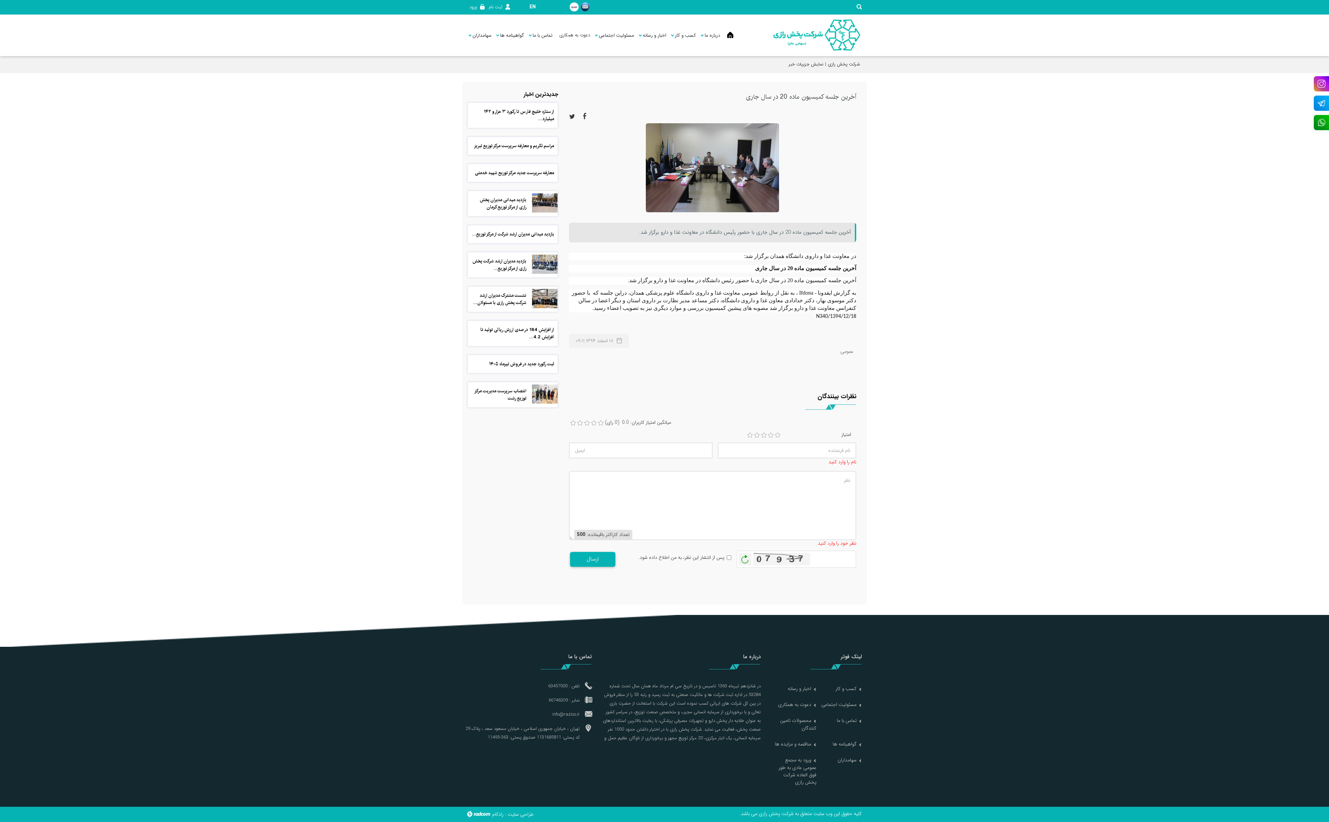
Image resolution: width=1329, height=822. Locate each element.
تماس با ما (847, 720)
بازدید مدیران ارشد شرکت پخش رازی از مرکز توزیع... (499, 264)
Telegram (1321, 103)
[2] (757, 435)
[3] (764, 435)
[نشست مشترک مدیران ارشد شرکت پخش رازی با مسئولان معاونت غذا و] (545, 298)
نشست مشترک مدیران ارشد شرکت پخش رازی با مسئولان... (499, 299)
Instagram (1321, 84)
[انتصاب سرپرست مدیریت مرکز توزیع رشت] (545, 394)
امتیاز (846, 434)
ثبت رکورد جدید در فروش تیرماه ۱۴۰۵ (521, 364)
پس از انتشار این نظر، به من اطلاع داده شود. (681, 557)
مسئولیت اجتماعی (839, 704)
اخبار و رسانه (799, 689)
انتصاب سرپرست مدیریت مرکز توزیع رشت (500, 394)
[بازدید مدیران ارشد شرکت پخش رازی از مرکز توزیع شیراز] (545, 264)
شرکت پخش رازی (844, 64)
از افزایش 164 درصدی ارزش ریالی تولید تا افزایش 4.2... (517, 333)
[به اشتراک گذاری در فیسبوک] (585, 116)
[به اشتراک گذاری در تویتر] (572, 116)
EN (533, 7)
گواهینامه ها (845, 744)
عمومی (846, 351)
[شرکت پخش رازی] (816, 35)
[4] (771, 435)
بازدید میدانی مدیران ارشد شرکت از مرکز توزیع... (513, 234)
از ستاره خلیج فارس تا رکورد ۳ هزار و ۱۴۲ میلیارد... (519, 115)
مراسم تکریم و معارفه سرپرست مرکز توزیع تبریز (514, 146)
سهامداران (847, 760)
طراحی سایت (521, 814)
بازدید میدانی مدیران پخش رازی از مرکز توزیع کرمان (503, 203)
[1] (750, 435)
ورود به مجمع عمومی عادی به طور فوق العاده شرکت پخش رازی (797, 771)
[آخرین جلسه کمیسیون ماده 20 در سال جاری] (712, 167)
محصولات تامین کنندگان (798, 724)
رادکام (498, 814)
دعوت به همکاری (794, 704)
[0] (573, 423)
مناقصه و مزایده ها (793, 744)
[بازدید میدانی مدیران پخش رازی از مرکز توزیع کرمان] (545, 203)
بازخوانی (745, 557)
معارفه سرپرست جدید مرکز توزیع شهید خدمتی (514, 173)
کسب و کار (846, 689)
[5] (778, 435)
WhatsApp (1321, 122)
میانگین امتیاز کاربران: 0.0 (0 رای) (638, 422)
